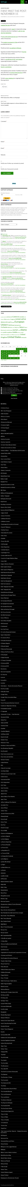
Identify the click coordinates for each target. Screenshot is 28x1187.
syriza (10, 334)
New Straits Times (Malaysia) (8, 915)
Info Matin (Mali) (5, 771)
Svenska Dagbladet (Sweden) (8, 1040)
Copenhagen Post (5, 552)
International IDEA (5, 779)
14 (10, 353)
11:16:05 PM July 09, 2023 (6, 273)
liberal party (3, 330)
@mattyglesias (4, 264)
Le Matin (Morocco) (5, 867)
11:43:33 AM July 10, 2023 (6, 252)
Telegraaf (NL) (4, 1051)
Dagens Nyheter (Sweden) (7, 564)
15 (14, 353)
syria (7, 334)
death (13, 29)
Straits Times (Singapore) (7, 1029)
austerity (5, 316)
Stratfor (3, 1032)
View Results (14, 398)
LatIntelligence (4, 859)
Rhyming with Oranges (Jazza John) (9, 992)
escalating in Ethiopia (15, 48)
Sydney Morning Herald (6, 1043)
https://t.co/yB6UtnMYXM (19, 302)
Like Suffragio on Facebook (9, 366)
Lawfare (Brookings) (5, 861)
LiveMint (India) (4, 876)
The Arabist (4, 1060)
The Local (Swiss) (5, 1097)
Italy (16, 327)
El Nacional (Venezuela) (6, 649)
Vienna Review (4, 1144)
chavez (2, 319)
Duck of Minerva (5, 617)
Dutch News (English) (6, 620)
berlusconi (9, 317)
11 (25, 351)
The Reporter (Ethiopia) (6, 1102)
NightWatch (4, 924)
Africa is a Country (5, 416)
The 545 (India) (4, 1057)
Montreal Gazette (5, 901)
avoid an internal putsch (16, 72)
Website (3, 155)
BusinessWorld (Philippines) (7, 510)
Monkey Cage (4, 898)
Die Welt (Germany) (5, 615)
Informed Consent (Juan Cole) (8, 773)
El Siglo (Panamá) (5, 657)
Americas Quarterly (5, 442)
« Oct (2, 360)
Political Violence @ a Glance (8, 969)
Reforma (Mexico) (5, 989)
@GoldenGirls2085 (7, 276)
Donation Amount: (5, 193)
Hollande (4, 327)
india (8, 327)
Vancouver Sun (4, 1138)
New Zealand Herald (6, 921)
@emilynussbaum (6, 295)
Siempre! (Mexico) (5, 1017)
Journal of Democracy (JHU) (7, 813)
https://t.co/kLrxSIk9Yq (17, 278)
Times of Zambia (5, 1119)
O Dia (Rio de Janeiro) (6, 938)
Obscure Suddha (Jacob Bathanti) (9, 944)
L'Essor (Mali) (4, 830)
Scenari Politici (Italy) (6, 1003)
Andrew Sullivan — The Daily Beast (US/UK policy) (13, 450)
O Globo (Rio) (4, 941)
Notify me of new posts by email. (9, 169)
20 (6, 355)
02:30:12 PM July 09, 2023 (6, 303)
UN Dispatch (4, 1135)
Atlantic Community (5, 470)
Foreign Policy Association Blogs (8, 697)
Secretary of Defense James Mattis (10, 389)
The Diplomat (4, 1074)
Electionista (4, 669)
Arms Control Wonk (5, 459)
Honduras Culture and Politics (8, 745)
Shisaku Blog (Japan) (6, 1015)
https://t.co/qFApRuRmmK (16, 290)
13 (6, 353)
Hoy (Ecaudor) (4, 751)
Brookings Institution (6, 504)
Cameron (15, 317)
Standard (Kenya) (5, 1026)
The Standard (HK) (5, 1105)
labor (18, 327)
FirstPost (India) (5, 688)
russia (14, 332)
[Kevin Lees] (4, 234)
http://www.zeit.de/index (7, 756)
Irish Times (3, 785)
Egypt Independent (5, 634)
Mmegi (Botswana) (5, 895)
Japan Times (4, 799)
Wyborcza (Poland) (5, 1161)
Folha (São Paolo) (5, 691)
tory (13, 334)
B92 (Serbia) (4, 473)
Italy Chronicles (4, 788)
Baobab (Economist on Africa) (8, 487)
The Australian (4, 1063)
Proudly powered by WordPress (7, 1185)
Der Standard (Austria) (6, 606)
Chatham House (5, 530)
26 (2, 358)
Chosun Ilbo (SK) (5, 541)
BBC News (3, 490)
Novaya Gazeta (4, 932)
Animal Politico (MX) (5, 453)
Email (3, 148)
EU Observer (4, 674)
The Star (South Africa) (6, 1108)
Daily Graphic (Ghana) (6, 566)
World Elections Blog (6, 1155)
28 (10, 358)
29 (14, 358)
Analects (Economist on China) (8, 447)
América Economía (5, 439)
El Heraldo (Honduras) (6, 640)
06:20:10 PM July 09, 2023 (6, 299)
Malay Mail (3, 884)
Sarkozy (18, 332)
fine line (24, 51)
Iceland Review (4, 762)
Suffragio (4, 2)
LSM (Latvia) (4, 878)
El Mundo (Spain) (5, 646)
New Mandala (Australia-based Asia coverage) (12, 912)
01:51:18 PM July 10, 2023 (6, 245)
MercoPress (4, 893)
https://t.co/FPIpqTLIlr (20, 237)
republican (9, 332)
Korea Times (4, 822)
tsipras (18, 334)
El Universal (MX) (5, 663)
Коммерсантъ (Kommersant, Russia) (10, 1178)
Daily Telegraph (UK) (6, 589)
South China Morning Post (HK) (8, 1023)
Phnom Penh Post (5, 963)
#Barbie (4, 278)
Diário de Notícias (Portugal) (7, 609)
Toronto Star (4, 1125)
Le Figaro (3, 864)
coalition (8, 319)
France (9, 325)
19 (2, 355)
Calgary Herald (4, 513)
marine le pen (9, 330)
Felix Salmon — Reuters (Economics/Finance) (11, 686)
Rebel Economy (4, 986)
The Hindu (3, 1085)
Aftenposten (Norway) (6, 422)
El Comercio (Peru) (5, 637)
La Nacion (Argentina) (6, 842)
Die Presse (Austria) (5, 612)
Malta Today (4, 887)
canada (21, 317)
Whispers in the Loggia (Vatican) (8, 1146)
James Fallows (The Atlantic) (8, 796)
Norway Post (4, 929)
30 (17, 358)
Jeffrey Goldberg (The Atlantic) (8, 802)
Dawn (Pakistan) (5, 598)
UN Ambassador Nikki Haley (8, 392)
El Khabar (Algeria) (5, 643)
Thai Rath (3, 1054)
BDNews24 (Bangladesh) (7, 493)
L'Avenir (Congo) (5, 827)
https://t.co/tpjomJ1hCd (16, 272)
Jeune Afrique (4, 807)
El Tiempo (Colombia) (6, 660)
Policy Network (4, 966)
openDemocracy (5, 949)
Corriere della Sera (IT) (6, 555)
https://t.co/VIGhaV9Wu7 (7, 283)
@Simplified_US (6, 235)
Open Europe (4, 946)
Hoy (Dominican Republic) (7, 748)
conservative (20, 319)
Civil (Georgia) (4, 544)
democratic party (6, 322)
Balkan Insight (4, 479)
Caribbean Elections (5, 518)
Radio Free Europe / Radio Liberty (9, 980)
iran (11, 327)
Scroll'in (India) (4, 1009)
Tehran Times (4, 1049)
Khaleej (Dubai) (4, 816)
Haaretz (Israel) (4, 737)
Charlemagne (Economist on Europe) (9, 524)
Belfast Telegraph (5, 496)
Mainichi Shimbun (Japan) (7, 881)
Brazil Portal (4, 501)
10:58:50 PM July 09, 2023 (6, 285)
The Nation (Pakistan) (6, 1100)
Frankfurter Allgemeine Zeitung (8, 705)
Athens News (4, 467)
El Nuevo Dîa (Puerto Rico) (7, 652)
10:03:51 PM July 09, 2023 (6, 292)
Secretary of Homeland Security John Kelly (12, 390)
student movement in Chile (10, 42)
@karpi (4, 241)
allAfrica (3, 436)
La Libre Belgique (5, 839)
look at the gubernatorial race (10, 36)
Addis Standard (4, 413)
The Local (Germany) (6, 1094)
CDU (25, 316)
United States (14, 337)
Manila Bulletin (4, 890)
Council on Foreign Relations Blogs (9, 558)
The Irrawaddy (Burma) (6, 1091)
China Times (4, 535)
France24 (3, 700)
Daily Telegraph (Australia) (7, 586)
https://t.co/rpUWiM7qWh (15, 258)
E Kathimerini (4, 626)
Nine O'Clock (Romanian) (7, 927)
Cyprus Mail (3, 561)
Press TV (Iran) (4, 978)
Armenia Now (4, 456)
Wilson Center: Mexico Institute (9, 1152)
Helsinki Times (4, 739)
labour (21, 327)
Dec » (5, 360)
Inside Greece (4, 776)
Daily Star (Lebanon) (5, 583)
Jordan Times (4, 810)
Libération (3, 873)
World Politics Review (6, 1158)
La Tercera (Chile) (5, 853)
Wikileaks (3, 1149)
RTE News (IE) (4, 997)
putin (5, 332)
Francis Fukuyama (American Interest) (10, 703)
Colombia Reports (5, 549)
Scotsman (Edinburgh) (6, 1006)
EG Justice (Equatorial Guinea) (8, 632)
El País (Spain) (4, 654)
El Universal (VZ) (5, 666)
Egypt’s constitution (6, 67)
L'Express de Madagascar (7, 833)
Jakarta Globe (4, 790)
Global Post (3, 720)
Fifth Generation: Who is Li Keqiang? (10, 96)
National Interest (5, 907)
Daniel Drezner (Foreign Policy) (8, 595)
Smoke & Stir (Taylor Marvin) (7, 1020)
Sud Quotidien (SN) (5, 1034)
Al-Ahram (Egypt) (5, 427)
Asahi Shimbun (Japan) (6, 461)
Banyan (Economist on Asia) (7, 484)
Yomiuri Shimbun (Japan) (6, 1172)
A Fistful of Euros (5, 408)
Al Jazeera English (5, 425)
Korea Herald (4, 819)
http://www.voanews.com (7, 754)
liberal (25, 327)
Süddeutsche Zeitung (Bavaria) (8, 1037)
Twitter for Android (20, 238)
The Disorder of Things (6, 1077)
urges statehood (9, 78)
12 (2, 353)
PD (1, 332)
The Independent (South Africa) (8, 1088)
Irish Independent (5, 782)
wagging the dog (5, 25)
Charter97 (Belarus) (5, 527)
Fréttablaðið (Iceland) (6, 708)
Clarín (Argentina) (5, 547)
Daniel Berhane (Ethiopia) (7, 592)
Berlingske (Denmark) (6, 498)
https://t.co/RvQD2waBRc (7, 266)
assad (2, 316)
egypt (13, 322)
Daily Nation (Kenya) (6, 578)
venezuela (23, 337)
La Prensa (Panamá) (5, 844)
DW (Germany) (4, 623)
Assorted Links (5, 8)
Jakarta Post (4, 793)
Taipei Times (4, 1046)
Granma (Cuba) (4, 725)
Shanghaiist (3, 1012)
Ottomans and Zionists (6, 955)
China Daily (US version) (6, 532)
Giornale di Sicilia (5, 717)
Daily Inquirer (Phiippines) (7, 569)
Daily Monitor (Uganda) (6, 575)
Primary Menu (26, 2)
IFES (2, 765)
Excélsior (3, 683)
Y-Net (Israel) (4, 1166)
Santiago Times (4, 1000)
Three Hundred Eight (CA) (7, 1111)
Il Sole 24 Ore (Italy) (5, 768)
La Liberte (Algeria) (5, 836)
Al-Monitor (3, 430)
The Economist (4, 1080)
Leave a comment (20, 16)
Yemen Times (4, 1169)
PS (2, 332)
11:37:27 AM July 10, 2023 (6, 268)
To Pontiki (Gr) (4, 1122)
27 (6, 358)
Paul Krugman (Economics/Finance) (9, 958)
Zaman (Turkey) (4, 1175)
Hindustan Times (5, 742)
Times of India (4, 1114)
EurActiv (3, 677)
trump (15, 334)
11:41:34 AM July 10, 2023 (6, 259)
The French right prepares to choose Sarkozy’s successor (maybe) (14, 103)
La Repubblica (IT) (5, 850)
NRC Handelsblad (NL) (6, 935)
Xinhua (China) (4, 1163)
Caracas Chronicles (5, 515)
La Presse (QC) (4, 847)
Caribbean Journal (5, 521)
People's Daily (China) (6, 961)
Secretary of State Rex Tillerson (10, 388)
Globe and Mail (4, 722)
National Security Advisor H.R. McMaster (12, 393)
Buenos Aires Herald (6, 507)
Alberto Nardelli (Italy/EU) (7, 433)
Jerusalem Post (4, 805)
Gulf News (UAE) (5, 734)
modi (19, 330)
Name (3, 141)
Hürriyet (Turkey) (5, 759)
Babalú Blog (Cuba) (5, 476)
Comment (4, 121)
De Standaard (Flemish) (6, 600)
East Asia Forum (5, 629)
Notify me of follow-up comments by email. (12, 163)
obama (23, 329)
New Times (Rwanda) (6, 918)
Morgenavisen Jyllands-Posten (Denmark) (11, 904)
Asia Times (3, 464)
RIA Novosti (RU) (5, 995)
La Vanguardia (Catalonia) (7, 856)
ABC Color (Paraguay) (6, 410)
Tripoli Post (3, 1128)
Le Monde (3, 870)
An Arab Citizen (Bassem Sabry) (8, 444)
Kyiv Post (3, 824)
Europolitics (4, 680)
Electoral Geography (6, 671)
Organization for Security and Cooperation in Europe (13, 952)
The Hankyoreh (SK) (6, 1083)
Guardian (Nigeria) (5, 731)
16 (17, 353)
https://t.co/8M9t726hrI (7, 244)
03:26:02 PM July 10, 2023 (6, 238)
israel (13, 327)
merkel (15, 330)
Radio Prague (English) (6, 983)
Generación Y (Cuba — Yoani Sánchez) (10, 714)
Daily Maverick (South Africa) (8, 572)
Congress (12, 319)
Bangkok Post (4, 481)
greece (19, 325)
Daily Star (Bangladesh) (6, 581)
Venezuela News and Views (7, 1141)
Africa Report (4, 419)
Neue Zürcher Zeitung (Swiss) (8, 910)
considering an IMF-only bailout (13, 59)
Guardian (3, 728)
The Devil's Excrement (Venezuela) (9, 1071)
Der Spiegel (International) (7, 603)
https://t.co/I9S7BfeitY (13, 251)
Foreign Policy (4, 694)
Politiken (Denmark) (5, 972)
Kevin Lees (12, 16)
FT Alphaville (4, 711)
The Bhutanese (4, 1066)
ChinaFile (3, 538)
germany (14, 325)
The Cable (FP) (4, 1068)
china (5, 319)
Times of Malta (4, 1117)
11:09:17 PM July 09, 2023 (6, 279)
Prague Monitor (4, 975)
